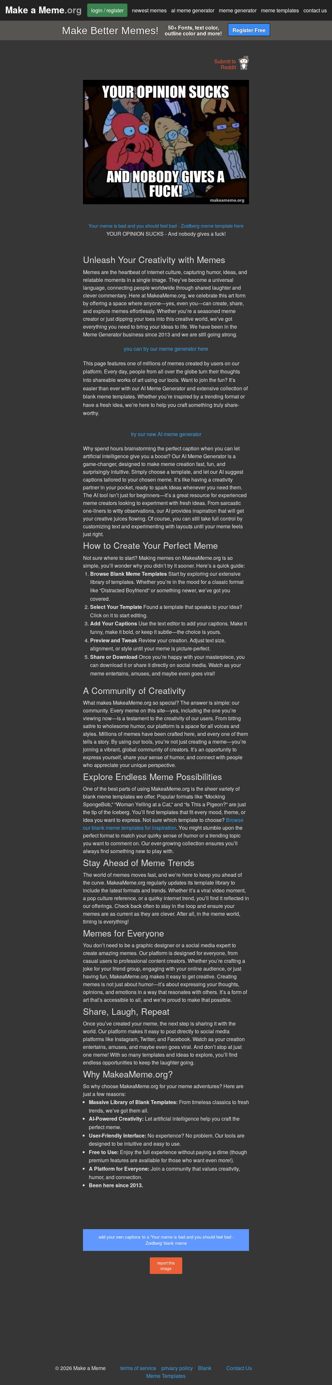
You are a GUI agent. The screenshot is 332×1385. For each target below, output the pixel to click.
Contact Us (239, 1368)
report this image (166, 1265)
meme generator (237, 10)
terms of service (138, 1368)
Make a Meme (43, 9)
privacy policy (177, 1368)
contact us (315, 10)
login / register (107, 10)
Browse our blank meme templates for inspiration (163, 823)
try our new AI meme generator (166, 434)
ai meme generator (192, 10)
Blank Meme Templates (178, 1371)
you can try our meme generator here (166, 348)
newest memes (149, 10)
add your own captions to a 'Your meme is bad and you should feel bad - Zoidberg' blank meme (166, 1240)
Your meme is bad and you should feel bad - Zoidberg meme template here (166, 225)
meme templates (280, 10)
